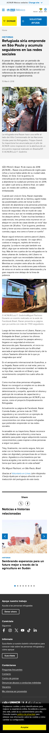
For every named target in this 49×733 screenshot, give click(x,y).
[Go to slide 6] (29, 586)
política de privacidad (26, 714)
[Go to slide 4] (23, 586)
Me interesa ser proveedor (14, 691)
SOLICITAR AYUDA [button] (36, 20)
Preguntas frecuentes (12, 669)
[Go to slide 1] (15, 586)
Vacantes (6, 687)
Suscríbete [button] (9, 655)
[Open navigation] (3, 10)
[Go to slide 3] (21, 586)
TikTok (29, 630)
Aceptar (24, 727)
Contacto (6, 674)
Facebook (4, 630)
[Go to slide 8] (34, 586)
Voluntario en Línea (21, 473)
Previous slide (5, 536)
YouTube (22, 630)
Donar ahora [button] (10, 611)
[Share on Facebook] (27, 503)
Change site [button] (34, 2)
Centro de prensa (10, 678)
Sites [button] (45, 11)
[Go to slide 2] (18, 586)
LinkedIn (35, 630)
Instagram (10, 630)
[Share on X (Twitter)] (20, 503)
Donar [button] (41, 12)
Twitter (16, 630)
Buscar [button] (35, 11)
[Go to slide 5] (26, 586)
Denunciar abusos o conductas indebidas (21, 682)
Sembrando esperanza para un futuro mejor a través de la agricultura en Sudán (23, 564)
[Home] (16, 10)
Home (4, 30)
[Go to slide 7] (32, 586)
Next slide (44, 536)
